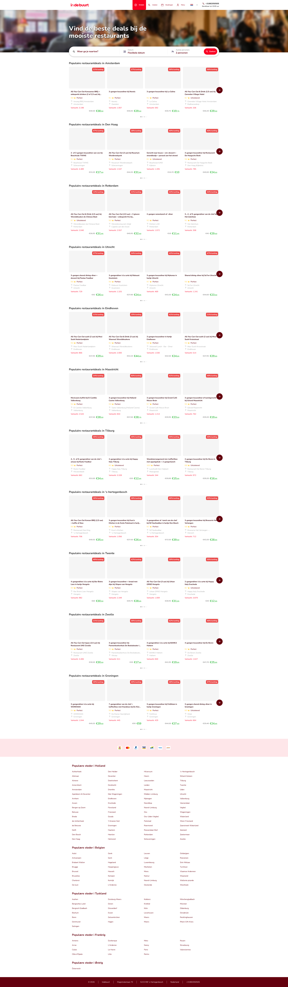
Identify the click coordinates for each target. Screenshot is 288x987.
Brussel (75, 871)
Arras (74, 945)
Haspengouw (113, 867)
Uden (182, 789)
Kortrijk (111, 880)
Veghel (183, 807)
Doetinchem (113, 780)
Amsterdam (77, 789)
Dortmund (76, 922)
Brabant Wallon (78, 862)
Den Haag (76, 839)
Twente (183, 785)
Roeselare (184, 858)
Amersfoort (76, 785)
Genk (110, 853)
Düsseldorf (112, 908)
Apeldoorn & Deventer (81, 794)
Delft (74, 830)
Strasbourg (184, 945)
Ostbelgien (184, 853)
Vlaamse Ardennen (188, 871)
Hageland (112, 862)
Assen (74, 803)
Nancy (146, 945)
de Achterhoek (78, 821)
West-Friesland (186, 821)
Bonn (74, 917)
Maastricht (148, 789)
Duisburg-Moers (114, 899)
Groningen (112, 825)
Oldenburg (184, 908)
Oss (145, 812)
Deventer (112, 776)
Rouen (182, 940)
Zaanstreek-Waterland (189, 825)
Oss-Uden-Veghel (151, 816)
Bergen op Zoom (79, 807)
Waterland (184, 816)
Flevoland (112, 807)
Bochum (75, 913)
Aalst (74, 853)
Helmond (112, 839)
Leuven (147, 853)
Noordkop (148, 803)
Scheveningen (149, 839)
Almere (75, 780)
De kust (75, 885)
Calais (74, 949)
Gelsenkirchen (114, 917)
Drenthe (111, 789)
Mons (146, 871)
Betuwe (75, 812)
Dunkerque (112, 940)
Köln (146, 908)
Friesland (112, 812)
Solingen (75, 926)
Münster (183, 904)
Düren (110, 904)
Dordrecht (112, 785)
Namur (147, 876)
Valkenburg (184, 798)
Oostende (148, 885)
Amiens (75, 940)
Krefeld (147, 904)
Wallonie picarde (187, 880)
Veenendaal (185, 803)
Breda (74, 816)
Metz (146, 940)
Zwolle (183, 839)
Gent (110, 858)
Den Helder (112, 771)
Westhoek (184, 885)
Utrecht (183, 794)
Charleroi (76, 880)
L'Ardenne (112, 885)
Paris (146, 949)
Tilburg (183, 780)
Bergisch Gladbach (79, 908)
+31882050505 (193, 982)
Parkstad (147, 821)
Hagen (110, 922)
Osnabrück (184, 913)
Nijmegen (148, 798)
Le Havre (111, 949)
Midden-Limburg (151, 794)
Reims (146, 954)
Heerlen (111, 834)
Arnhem (75, 798)
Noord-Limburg (150, 807)
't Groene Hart (114, 821)
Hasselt (111, 871)
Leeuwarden (149, 780)
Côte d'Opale (77, 954)
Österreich (76, 968)
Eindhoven (112, 798)
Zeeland (183, 830)
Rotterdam (148, 834)
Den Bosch (76, 834)
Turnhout (183, 867)
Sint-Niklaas (185, 862)
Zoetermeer (185, 834)
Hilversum (148, 771)
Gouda (110, 816)
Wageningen (185, 812)
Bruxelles (76, 876)
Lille (110, 954)
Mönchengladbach (187, 899)
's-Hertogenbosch (187, 771)
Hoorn (146, 776)
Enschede (112, 803)
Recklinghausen (186, 917)
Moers (146, 917)
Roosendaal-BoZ (151, 830)
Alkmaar (75, 776)
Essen (110, 913)
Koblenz (147, 899)
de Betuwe (76, 825)
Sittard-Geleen (186, 776)
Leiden (147, 785)
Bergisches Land (78, 904)
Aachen (75, 899)
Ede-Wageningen (115, 794)
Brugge (75, 867)
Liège (146, 858)
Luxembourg (149, 862)
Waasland (184, 876)
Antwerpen (76, 858)
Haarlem (111, 830)
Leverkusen (148, 913)
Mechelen (148, 867)
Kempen (111, 876)
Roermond (148, 825)
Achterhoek (76, 771)
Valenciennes (185, 949)
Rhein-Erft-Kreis (186, 922)
